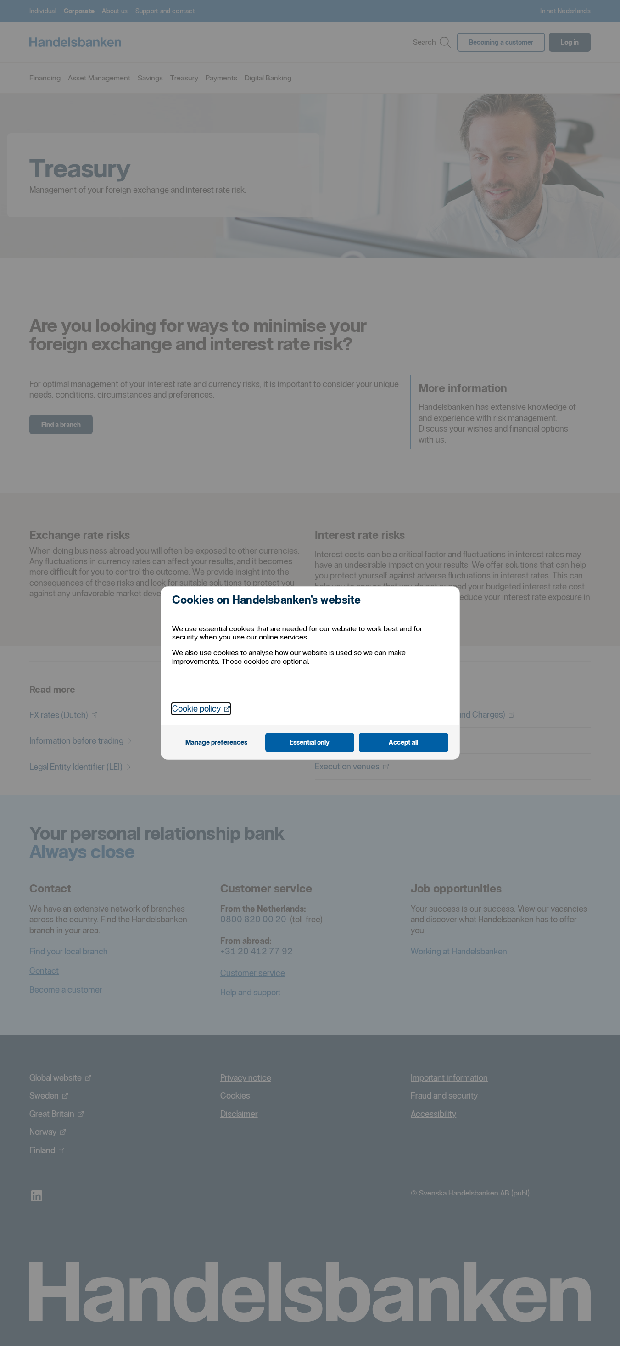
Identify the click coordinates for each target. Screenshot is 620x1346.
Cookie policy (201, 708)
